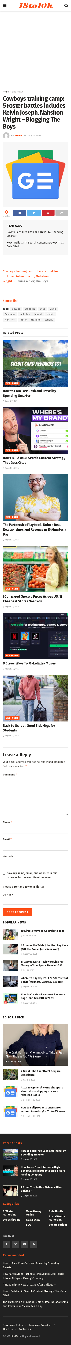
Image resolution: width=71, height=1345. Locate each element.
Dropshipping (11, 1219)
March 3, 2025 (29, 1080)
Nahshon (10, 319)
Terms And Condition (40, 1325)
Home (6, 91)
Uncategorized (58, 1224)
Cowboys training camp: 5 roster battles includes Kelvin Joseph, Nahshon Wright (30, 276)
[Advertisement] (35, 52)
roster (23, 319)
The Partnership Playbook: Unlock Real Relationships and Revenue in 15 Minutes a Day (34, 529)
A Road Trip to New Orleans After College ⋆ (29, 1284)
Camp (53, 309)
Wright (49, 319)
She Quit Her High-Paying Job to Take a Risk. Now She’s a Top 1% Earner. (35, 1054)
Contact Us (25, 1329)
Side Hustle (17, 91)
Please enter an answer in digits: (23, 886)
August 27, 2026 (11, 401)
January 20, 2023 (30, 1003)
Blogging (30, 309)
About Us (8, 1329)
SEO (28, 1224)
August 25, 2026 (12, 607)
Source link (10, 301)
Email (7, 839)
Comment (10, 774)
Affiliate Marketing (9, 1213)
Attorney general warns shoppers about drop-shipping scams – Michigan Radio (42, 1091)
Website (8, 856)
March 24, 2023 (29, 936)
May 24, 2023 (28, 970)
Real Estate (33, 1219)
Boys (42, 309)
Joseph (38, 314)
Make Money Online (33, 1213)
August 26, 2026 (12, 468)
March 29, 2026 (14, 1062)
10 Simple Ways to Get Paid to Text (42, 931)
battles (16, 309)
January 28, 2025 (30, 954)
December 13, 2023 (31, 1116)
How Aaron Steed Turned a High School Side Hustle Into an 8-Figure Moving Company (43, 1171)
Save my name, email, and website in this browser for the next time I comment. (32, 875)
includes (25, 314)
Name (7, 822)
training (36, 319)
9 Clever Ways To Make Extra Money (29, 663)
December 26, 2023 (31, 1100)
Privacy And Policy (13, 1325)
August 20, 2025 (30, 987)
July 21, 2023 (34, 135)
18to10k (35, 5)
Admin (18, 135)
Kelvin (50, 314)
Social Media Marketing (57, 1218)
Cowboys (10, 314)
